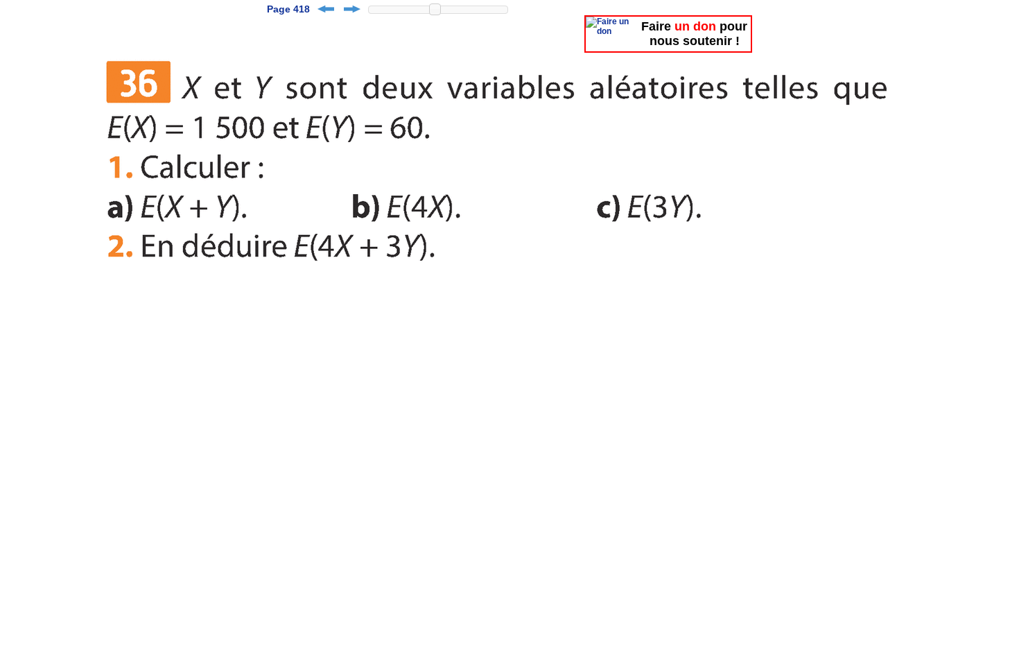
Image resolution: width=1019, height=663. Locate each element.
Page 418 (288, 9)
